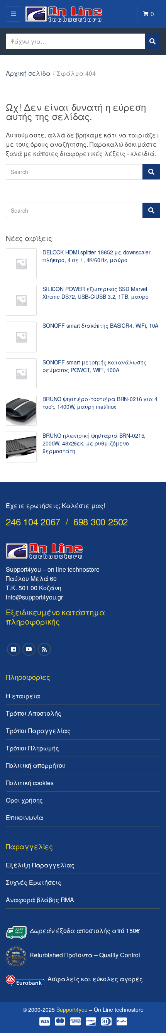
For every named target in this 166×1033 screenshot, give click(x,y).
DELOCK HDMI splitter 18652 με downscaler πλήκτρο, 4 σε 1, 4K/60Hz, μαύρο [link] (96, 256)
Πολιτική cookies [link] (29, 782)
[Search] (151, 172)
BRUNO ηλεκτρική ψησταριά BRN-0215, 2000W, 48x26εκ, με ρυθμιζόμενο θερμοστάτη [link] (94, 443)
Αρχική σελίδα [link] (28, 73)
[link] (21, 263)
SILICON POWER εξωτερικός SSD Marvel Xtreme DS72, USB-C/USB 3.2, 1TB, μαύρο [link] (95, 292)
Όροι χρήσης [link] (24, 800)
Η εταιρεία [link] (23, 695)
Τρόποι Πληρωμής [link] (32, 747)
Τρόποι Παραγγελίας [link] (38, 730)
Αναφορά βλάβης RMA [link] (40, 899)
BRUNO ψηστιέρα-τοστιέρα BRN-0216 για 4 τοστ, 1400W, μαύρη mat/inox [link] (100, 402)
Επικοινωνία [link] (24, 817)
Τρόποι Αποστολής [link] (33, 713)
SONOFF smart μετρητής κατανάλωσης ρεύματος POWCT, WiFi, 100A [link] (94, 366)
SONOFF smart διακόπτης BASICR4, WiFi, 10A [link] (100, 325)
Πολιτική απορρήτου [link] (36, 765)
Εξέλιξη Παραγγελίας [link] (40, 864)
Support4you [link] (72, 1009)
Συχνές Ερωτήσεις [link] (33, 882)
